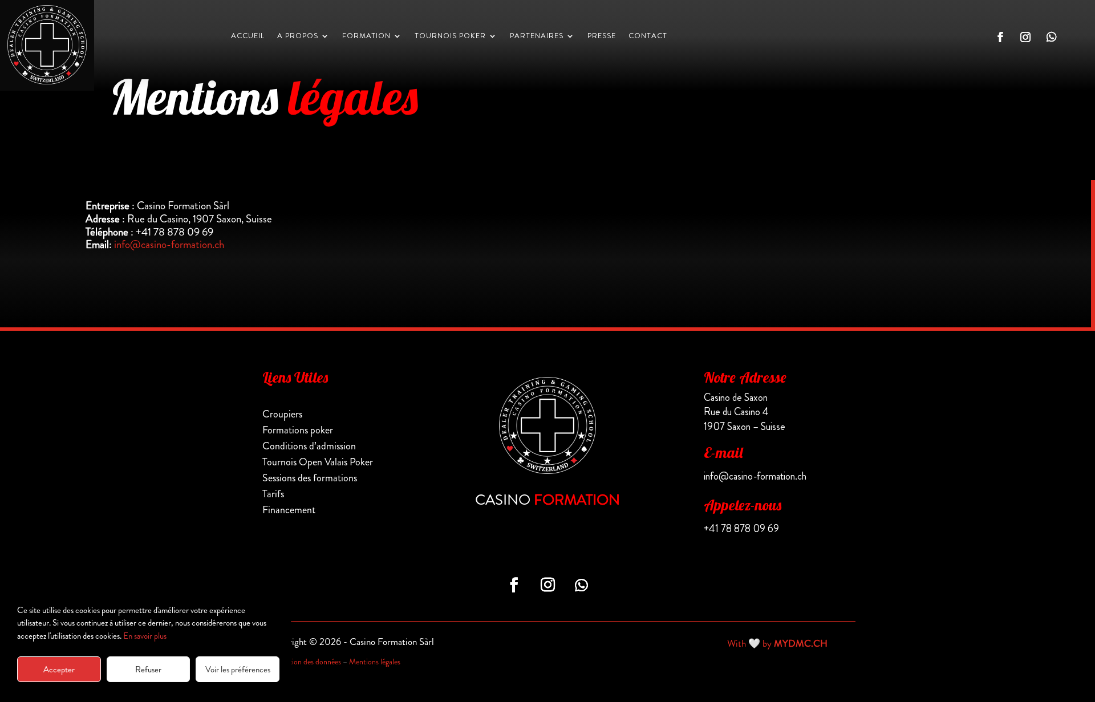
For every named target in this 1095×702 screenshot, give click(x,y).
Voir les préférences (237, 669)
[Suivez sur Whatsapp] (1051, 37)
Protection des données (304, 661)
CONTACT (647, 36)
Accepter (59, 669)
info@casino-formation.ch (169, 244)
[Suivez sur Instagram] (1025, 37)
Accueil (248, 36)
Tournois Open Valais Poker (317, 462)
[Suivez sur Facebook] (1000, 37)
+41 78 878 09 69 (741, 528)
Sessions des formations (309, 477)
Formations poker (297, 430)
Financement (288, 509)
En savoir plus (145, 636)
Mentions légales (374, 661)
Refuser (148, 669)
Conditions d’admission (309, 446)
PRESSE (601, 36)
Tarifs (273, 493)
